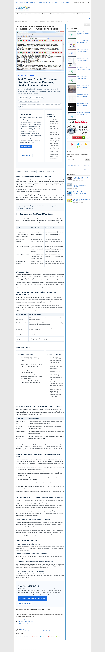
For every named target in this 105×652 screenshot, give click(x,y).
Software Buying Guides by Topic (25, 619)
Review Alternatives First (25, 603)
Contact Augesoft (64, 2)
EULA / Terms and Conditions (46, 2)
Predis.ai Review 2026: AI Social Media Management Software (82, 51)
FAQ (58, 171)
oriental (20, 630)
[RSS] (89, 19)
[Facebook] (75, 144)
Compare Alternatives (26, 155)
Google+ (35, 636)
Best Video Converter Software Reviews (26, 623)
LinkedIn (43, 636)
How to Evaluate (50, 171)
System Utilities (29, 16)
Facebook (27, 636)
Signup (87, 159)
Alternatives (41, 171)
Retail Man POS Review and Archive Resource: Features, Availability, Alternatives (81, 185)
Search (68, 21)
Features (26, 171)
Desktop (44, 13)
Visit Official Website (26, 146)
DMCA (56, 2)
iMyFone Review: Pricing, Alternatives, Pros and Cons (79, 192)
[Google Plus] (83, 144)
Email (59, 636)
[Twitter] (79, 144)
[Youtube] (72, 144)
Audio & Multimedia (20, 13)
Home (17, 2)
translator (48, 630)
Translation (43, 630)
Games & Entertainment (61, 13)
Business (29, 13)
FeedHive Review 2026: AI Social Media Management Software (82, 60)
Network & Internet (81, 13)
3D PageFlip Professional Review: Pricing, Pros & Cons (80, 178)
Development (51, 13)
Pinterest (51, 636)
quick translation (26, 630)
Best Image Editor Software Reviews (26, 621)
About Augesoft (24, 2)
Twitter (19, 636)
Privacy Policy (33, 2)
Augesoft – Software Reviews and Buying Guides (27, 648)
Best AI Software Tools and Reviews (26, 626)
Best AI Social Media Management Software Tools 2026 (83, 33)
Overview (19, 171)
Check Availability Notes (27, 151)
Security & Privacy (20, 16)
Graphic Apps (72, 13)
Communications (36, 13)
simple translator (34, 630)
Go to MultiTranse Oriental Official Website (32, 598)
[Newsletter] (79, 147)
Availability (33, 171)
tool (39, 630)
